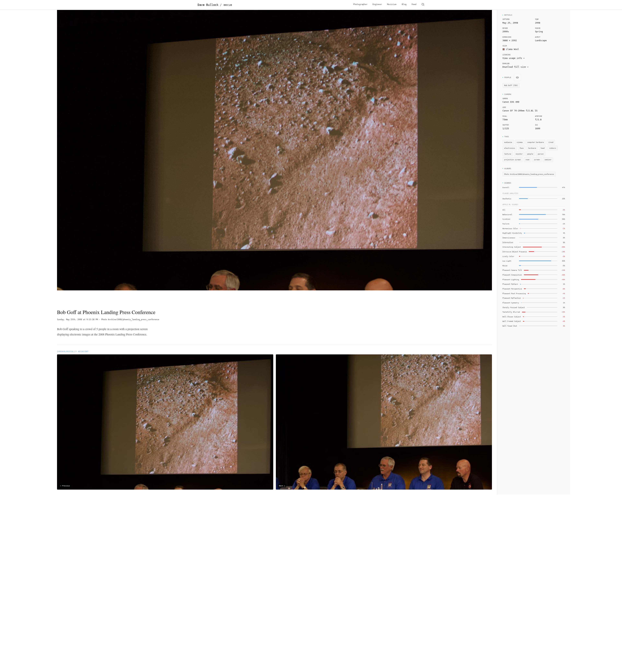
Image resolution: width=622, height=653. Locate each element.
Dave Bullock (215, 4)
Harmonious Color (510, 228)
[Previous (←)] (100, 156)
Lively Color (508, 256)
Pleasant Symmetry (510, 303)
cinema (520, 142)
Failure (505, 224)
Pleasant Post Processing (514, 293)
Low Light (506, 261)
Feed (414, 4)
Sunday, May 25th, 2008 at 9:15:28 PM (77, 319)
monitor (519, 154)
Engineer (377, 4)
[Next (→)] (448, 156)
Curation (506, 219)
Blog (404, 4)
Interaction (507, 242)
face (522, 148)
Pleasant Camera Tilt (512, 270)
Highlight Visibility (512, 233)
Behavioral (507, 214)
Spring (539, 31)
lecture (507, 154)
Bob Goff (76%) (511, 85)
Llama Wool (512, 49)
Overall (505, 187)
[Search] (422, 5)
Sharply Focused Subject (513, 307)
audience (508, 142)
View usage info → (513, 58)
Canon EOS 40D (510, 102)
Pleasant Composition (512, 275)
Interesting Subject (511, 247)
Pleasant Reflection (511, 298)
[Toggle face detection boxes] (517, 77)
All (503, 210)
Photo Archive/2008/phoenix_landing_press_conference (130, 319)
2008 (537, 23)
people (530, 154)
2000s (505, 31)
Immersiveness (508, 238)
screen (537, 159)
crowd (550, 142)
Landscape (541, 40)
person (541, 154)
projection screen (512, 159)
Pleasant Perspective (512, 289)
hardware (532, 148)
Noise (504, 266)
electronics (509, 148)
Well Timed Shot (509, 326)
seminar (548, 159)
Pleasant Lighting (510, 279)
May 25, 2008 (510, 23)
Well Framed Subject (511, 321)
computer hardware (535, 142)
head (543, 148)
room (527, 159)
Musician (392, 4)
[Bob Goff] (217, 291)
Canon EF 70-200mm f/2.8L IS (519, 110)
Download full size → (515, 67)
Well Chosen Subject (511, 317)
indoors (552, 148)
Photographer (360, 4)
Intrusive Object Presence (514, 252)
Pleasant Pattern (510, 284)
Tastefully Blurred (511, 312)
